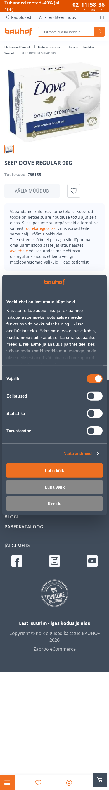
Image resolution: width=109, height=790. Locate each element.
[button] (9, 149)
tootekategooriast (41, 228)
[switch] (95, 395)
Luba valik (55, 486)
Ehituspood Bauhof (17, 47)
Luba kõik (54, 470)
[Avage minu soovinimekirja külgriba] (38, 782)
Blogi (11, 517)
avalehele (19, 250)
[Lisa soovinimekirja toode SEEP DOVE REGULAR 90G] (73, 191)
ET (102, 17)
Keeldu (54, 503)
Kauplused (21, 17)
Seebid (9, 53)
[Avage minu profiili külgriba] (69, 782)
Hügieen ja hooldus (81, 47)
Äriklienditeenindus (57, 17)
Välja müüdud (32, 191)
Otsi (99, 32)
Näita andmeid (77, 453)
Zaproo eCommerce (55, 649)
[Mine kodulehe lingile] (18, 31)
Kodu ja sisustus (49, 47)
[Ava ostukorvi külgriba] (100, 780)
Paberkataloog (23, 527)
